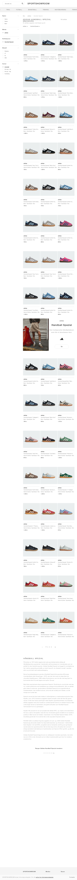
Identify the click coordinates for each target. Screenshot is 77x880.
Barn (6, 23)
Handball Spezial (9, 42)
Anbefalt (7, 67)
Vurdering (7, 73)
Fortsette (72, 877)
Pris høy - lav (8, 69)
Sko (24, 15)
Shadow (7, 51)
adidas (6, 32)
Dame (6, 21)
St (5, 55)
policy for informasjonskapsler (44, 877)
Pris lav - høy (8, 71)
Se (61, 346)
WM (6, 57)
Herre (6, 19)
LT (5, 53)
